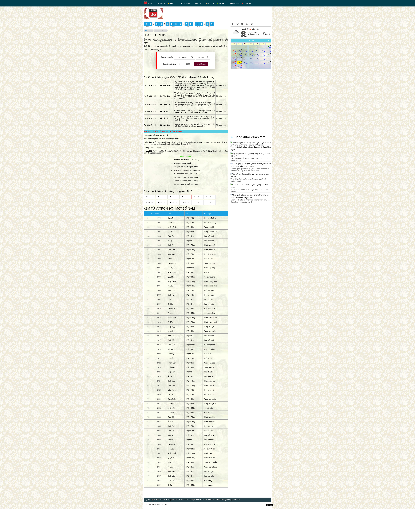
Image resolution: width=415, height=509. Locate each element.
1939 (147, 259)
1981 (147, 449)
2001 (159, 268)
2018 (159, 345)
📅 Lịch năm (234, 3)
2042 (159, 453)
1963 (147, 367)
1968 (147, 390)
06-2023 (209, 196)
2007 (159, 295)
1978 (147, 435)
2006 (159, 290)
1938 (147, 254)
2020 (159, 354)
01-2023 (149, 196)
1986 (147, 471)
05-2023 (197, 196)
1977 (147, 431)
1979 (147, 440)
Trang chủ (152, 3)
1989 (147, 485)
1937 (147, 250)
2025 (159, 376)
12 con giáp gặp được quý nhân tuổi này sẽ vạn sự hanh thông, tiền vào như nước (250, 169)
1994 (159, 236)
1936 (147, 245)
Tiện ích (198, 3)
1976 (147, 426)
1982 (147, 453)
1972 (147, 408)
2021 (159, 358)
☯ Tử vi (160, 3)
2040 (159, 444)
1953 (147, 322)
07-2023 (149, 202)
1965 (147, 376)
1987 (147, 476)
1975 (147, 422)
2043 (159, 458)
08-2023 (161, 202)
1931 (147, 222)
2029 (159, 394)
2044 (159, 462)
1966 (147, 381)
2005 (159, 286)
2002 (159, 272)
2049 (159, 485)
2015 (159, 331)
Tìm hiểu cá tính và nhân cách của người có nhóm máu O (248, 180)
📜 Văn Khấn (209, 3)
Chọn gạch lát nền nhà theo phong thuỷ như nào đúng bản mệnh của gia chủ (251, 201)
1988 (147, 480)
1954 (147, 326)
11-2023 (197, 202)
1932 (147, 227)
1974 (147, 417)
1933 (147, 232)
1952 (147, 318)
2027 (159, 385)
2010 (159, 308)
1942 (147, 272)
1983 (147, 458)
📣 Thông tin (246, 3)
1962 (147, 363)
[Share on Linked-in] (242, 24)
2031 (159, 403)
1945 (147, 286)
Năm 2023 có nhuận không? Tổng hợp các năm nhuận (250, 190)
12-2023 (209, 202)
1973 (147, 412)
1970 (147, 399)
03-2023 (173, 196)
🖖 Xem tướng (173, 3)
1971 (147, 403)
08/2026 (251, 40)
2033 (159, 412)
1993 (159, 232)
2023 (159, 367)
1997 (159, 250)
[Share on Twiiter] (237, 24)
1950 (147, 308)
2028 (159, 390)
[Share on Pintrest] (252, 24)
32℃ (243, 33)
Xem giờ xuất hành (161, 31)
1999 (159, 259)
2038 (159, 435)
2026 (159, 381)
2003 (159, 277)
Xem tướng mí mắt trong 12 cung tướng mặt (251, 143)
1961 (147, 358)
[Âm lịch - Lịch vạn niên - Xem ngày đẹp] (153, 13)
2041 (159, 449)
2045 (159, 467)
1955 (147, 331)
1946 (147, 290)
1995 (159, 241)
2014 (159, 326)
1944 (147, 281)
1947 (147, 295)
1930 (147, 218)
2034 (159, 417)
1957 (147, 340)
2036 (159, 426)
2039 (159, 440)
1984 (147, 462)
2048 (159, 480)
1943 (147, 277)
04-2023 (185, 196)
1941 (147, 268)
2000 (159, 263)
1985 (147, 467)
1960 (147, 354)
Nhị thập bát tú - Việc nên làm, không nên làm (163, 131)
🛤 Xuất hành (185, 3)
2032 (159, 408)
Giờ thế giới (222, 3)
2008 (159, 299)
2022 (159, 363)
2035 (159, 422)
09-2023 (173, 202)
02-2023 (161, 196)
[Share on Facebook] (233, 24)
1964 (147, 372)
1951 (147, 313)
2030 (159, 399)
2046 (159, 471)
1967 (147, 385)
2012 (159, 318)
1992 (159, 227)
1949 (147, 304)
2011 (159, 313)
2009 (159, 304)
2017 (159, 340)
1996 (159, 245)
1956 (147, 336)
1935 (147, 241)
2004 (159, 281)
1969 (147, 394)
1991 (159, 222)
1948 (147, 299)
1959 (147, 349)
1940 (147, 263)
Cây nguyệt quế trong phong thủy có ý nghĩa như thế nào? (249, 159)
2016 (159, 336)
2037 (159, 431)
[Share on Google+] (247, 24)
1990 (159, 218)
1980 (147, 444)
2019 (159, 349)
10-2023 (185, 202)
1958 (147, 345)
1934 (147, 236)
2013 (159, 322)
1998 (159, 254)
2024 (159, 372)
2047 (159, 476)
